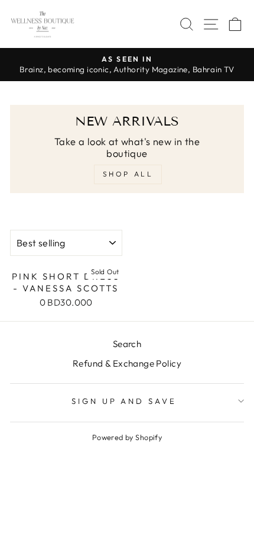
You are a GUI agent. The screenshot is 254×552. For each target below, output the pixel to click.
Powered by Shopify (127, 437)
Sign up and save (124, 401)
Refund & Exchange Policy (127, 363)
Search (127, 343)
